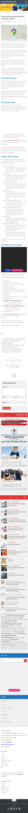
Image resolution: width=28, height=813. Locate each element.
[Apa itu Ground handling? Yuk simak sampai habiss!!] (14, 255)
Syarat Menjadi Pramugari (19, 645)
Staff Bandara (23, 643)
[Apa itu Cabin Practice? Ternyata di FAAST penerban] (5, 255)
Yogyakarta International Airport (21, 648)
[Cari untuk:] (12, 660)
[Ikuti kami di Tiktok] (23, 415)
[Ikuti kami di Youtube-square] (21, 415)
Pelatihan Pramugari (5, 628)
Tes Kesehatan (23, 646)
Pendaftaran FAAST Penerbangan (15, 628)
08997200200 (9, 742)
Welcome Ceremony (12, 648)
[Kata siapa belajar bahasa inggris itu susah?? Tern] (5, 265)
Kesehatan (7, 459)
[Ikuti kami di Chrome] (26, 415)
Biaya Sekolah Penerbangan (14, 544)
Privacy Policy (4, 763)
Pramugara (17, 345)
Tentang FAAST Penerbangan (14, 351)
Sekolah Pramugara (6, 639)
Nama (4, 397)
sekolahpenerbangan (6, 21)
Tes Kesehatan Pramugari (5, 648)
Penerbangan (13, 542)
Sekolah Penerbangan (5, 347)
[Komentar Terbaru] (17, 497)
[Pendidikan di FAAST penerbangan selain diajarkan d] (22, 265)
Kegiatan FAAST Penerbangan (9, 622)
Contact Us (3, 758)
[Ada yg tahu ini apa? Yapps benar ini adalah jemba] (22, 250)
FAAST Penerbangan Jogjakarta (7, 343)
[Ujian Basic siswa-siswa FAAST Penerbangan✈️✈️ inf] (14, 265)
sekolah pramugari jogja (6, 349)
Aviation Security (4, 614)
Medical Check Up (22, 626)
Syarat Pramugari (5, 351)
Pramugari (7, 12)
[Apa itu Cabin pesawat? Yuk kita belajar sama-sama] (14, 260)
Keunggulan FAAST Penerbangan (8, 345)
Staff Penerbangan (15, 565)
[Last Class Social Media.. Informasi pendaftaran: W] (22, 260)
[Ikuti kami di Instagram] (16, 415)
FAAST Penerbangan (5, 340)
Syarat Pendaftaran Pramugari (17, 349)
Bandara (9, 614)
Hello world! (10, 560)
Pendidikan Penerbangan (9, 631)
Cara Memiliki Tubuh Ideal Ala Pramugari (12, 462)
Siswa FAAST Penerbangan (16, 643)
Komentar (5, 386)
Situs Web (5, 402)
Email (15, 397)
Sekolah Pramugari (14, 347)
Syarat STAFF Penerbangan (11, 646)
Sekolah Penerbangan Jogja (18, 637)
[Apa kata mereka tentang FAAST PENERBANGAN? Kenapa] (5, 250)
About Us (3, 756)
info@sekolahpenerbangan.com (8, 744)
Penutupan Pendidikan (13, 633)
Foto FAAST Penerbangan (19, 619)
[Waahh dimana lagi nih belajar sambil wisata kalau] (22, 255)
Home (2, 754)
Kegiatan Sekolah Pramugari (11, 626)
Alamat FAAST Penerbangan (9, 338)
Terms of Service (5, 765)
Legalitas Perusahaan (5, 761)
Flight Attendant (10, 619)
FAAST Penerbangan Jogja (15, 340)
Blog (2, 12)
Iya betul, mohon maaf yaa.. (12, 604)
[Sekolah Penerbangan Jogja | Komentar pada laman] (11, 1)
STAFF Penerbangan (8, 645)
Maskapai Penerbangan (15, 626)
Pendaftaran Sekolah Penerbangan (11, 630)
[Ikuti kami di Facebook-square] (19, 415)
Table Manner (19, 646)
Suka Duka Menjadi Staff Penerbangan (16, 567)
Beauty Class (13, 614)
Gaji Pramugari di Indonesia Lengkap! (16, 575)
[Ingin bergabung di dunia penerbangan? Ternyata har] (5, 260)
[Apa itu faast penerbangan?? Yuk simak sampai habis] (14, 250)
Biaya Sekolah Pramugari (20, 614)
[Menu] (26, 2)
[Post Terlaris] (10, 497)
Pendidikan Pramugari (18, 632)
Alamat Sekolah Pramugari (20, 338)
